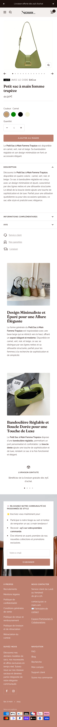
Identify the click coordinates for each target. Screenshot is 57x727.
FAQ (33, 651)
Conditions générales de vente (14, 610)
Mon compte (37, 667)
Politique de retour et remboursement (14, 619)
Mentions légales (12, 594)
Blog (33, 657)
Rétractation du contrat (11, 636)
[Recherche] (10, 12)
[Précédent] (5, 74)
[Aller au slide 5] (23, 73)
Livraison (14, 249)
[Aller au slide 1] (12, 73)
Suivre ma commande (41, 677)
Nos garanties (15, 242)
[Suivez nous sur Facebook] (7, 691)
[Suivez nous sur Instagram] (13, 691)
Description (10, 167)
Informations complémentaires (20, 217)
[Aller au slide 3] (29, 488)
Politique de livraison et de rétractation (13, 627)
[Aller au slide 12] (41, 73)
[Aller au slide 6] (25, 73)
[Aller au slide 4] (20, 73)
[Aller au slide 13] (44, 73)
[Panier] (51, 12)
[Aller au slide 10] (36, 73)
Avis (6, 225)
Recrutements (10, 589)
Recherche (36, 662)
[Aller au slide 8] (31, 73)
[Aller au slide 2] (15, 73)
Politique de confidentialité (10, 601)
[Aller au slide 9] (33, 73)
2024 (18, 702)
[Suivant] (52, 74)
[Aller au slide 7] (28, 73)
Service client (15, 235)
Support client (38, 672)
